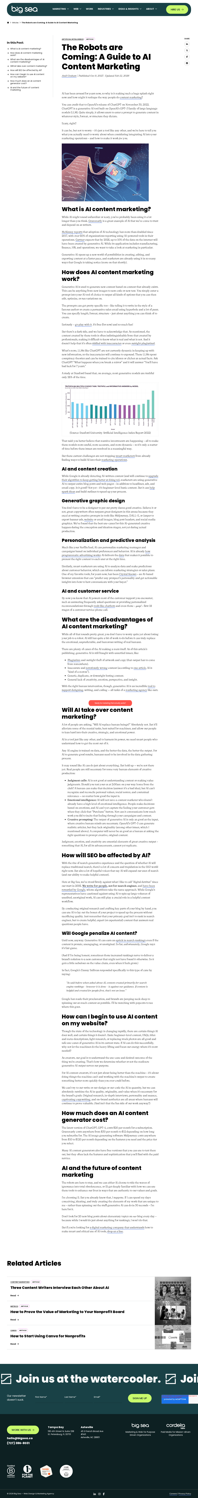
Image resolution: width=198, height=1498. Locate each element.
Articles (15, 22)
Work (89, 9)
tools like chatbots (104, 606)
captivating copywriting (76, 1099)
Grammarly (95, 221)
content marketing (131, 97)
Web (75, 9)
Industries (104, 9)
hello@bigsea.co (20, 1438)
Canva (13, 1330)
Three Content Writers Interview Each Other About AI (59, 1287)
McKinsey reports (72, 232)
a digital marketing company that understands (117, 1227)
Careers (173, 1493)
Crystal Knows (127, 574)
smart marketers (125, 456)
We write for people (94, 885)
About (150, 9)
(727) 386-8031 (18, 1443)
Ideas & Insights (128, 9)
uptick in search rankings (131, 940)
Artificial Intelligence (72, 39)
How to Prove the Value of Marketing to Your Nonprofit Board (67, 1311)
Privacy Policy (185, 1493)
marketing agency (136, 690)
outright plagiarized (143, 343)
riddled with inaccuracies (106, 343)
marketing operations (114, 459)
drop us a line (115, 1231)
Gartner (80, 239)
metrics (14, 1306)
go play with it (83, 324)
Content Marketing (20, 1282)
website (88, 519)
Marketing (59, 9)
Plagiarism (74, 660)
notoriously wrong (96, 668)
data (121, 555)
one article (140, 668)
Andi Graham (69, 75)
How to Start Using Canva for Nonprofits (47, 1336)
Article (89, 39)
